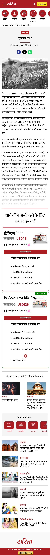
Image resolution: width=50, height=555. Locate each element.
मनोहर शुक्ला (18, 45)
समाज (13, 25)
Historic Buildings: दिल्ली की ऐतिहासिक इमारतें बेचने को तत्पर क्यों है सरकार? (32, 448)
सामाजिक (24, 458)
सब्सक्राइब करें (25, 252)
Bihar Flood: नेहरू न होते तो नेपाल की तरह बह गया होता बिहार (32, 495)
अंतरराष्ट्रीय (25, 473)
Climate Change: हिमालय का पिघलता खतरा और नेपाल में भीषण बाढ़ (33, 464)
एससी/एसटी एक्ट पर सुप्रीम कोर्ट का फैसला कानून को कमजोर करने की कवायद (36, 404)
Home (5, 25)
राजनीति (21, 431)
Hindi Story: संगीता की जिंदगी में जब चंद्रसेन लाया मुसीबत (34, 509)
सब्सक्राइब (42, 4)
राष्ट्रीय (23, 442)
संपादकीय (45, 431)
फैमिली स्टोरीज (26, 519)
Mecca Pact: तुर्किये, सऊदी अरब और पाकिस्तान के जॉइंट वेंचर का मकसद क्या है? (34, 480)
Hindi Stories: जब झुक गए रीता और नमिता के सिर (33, 524)
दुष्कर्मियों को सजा (10, 400)
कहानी (9, 431)
